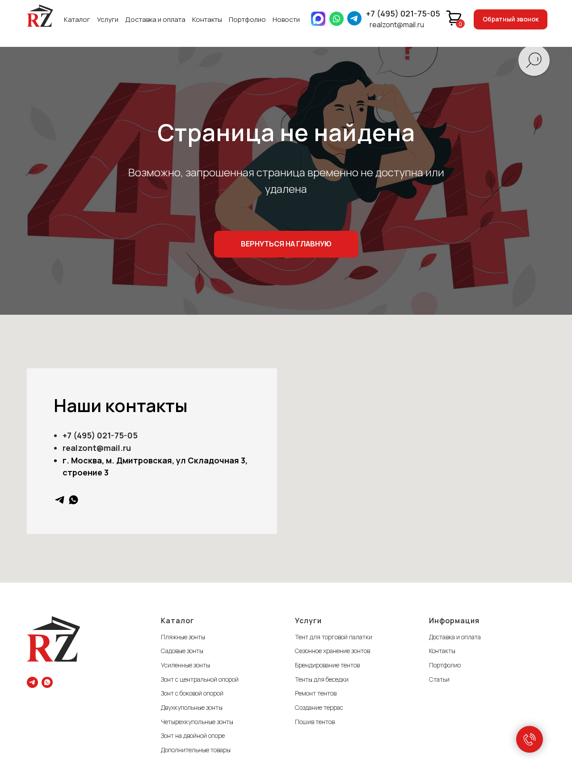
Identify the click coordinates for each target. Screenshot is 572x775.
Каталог (77, 19)
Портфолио (247, 19)
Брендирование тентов (327, 665)
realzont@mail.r (94, 447)
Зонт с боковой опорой (192, 693)
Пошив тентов (315, 721)
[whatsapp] (73, 499)
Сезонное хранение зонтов (332, 650)
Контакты (207, 19)
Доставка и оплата (155, 19)
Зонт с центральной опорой (200, 679)
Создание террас (319, 707)
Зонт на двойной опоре (193, 735)
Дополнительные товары (196, 750)
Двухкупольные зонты (192, 707)
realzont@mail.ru (397, 24)
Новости (286, 19)
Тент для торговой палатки (333, 637)
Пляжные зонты (183, 637)
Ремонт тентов (315, 693)
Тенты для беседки (322, 679)
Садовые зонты (182, 650)
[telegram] (59, 499)
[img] (40, 15)
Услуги (107, 19)
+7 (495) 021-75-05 (403, 13)
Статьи (439, 679)
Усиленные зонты (185, 665)
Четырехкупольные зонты (197, 721)
